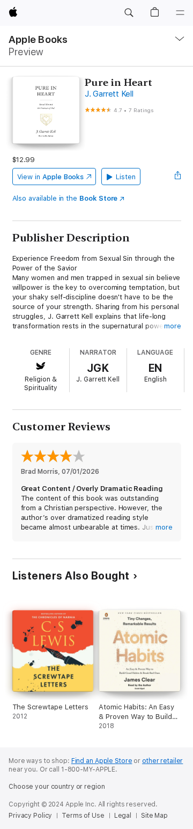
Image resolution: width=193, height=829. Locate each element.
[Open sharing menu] (177, 176)
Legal (122, 815)
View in (50, 177)
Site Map (154, 815)
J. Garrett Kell (109, 94)
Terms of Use (83, 815)
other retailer (162, 761)
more (172, 326)
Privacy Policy (30, 815)
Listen (126, 177)
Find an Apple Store (101, 761)
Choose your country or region (57, 786)
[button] (129, 13)
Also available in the (65, 198)
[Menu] (180, 13)
